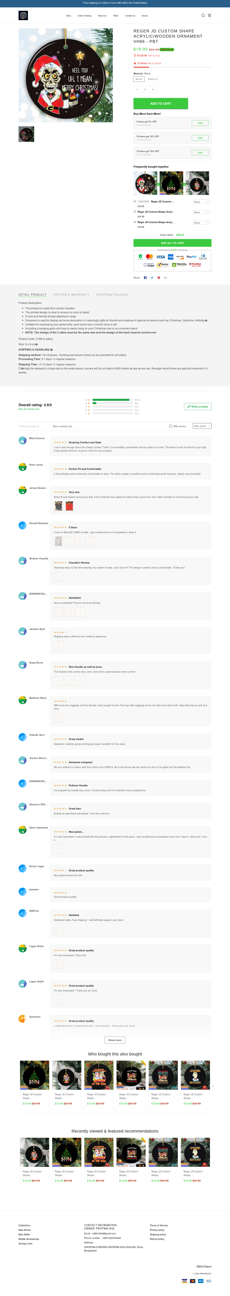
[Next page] (213, 1086)
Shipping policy (158, 1234)
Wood (147, 73)
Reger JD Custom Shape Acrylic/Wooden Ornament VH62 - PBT (156, 211)
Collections (24, 1225)
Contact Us (130, 15)
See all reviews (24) (29, 409)
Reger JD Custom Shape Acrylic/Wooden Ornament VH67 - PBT (193, 1096)
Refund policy (157, 1239)
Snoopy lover (25, 1243)
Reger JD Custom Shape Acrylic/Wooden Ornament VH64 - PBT (128, 1096)
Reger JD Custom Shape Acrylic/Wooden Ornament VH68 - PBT (96, 1096)
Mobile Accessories (29, 1239)
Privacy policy (157, 1229)
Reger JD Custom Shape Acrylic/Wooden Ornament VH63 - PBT (156, 222)
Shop (68, 15)
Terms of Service (159, 1225)
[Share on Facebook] (145, 277)
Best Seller (24, 1234)
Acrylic (153, 79)
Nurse (144, 15)
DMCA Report (204, 1266)
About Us (102, 15)
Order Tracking (84, 15)
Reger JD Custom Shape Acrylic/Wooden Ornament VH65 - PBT (160, 1096)
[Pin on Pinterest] (158, 277)
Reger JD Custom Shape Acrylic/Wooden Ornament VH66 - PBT (163, 201)
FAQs (115, 15)
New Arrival (25, 1229)
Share (137, 277)
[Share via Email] (165, 277)
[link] (13, 1283)
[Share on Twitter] (152, 277)
